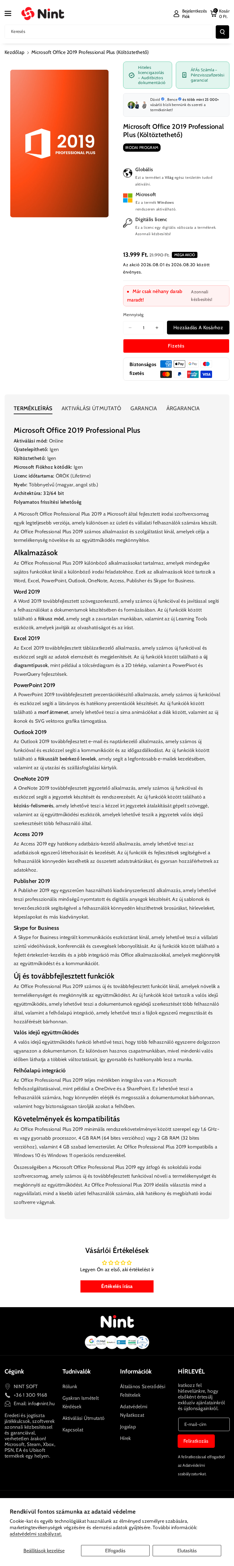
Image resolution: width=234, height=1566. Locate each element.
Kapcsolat (72, 1430)
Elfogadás (115, 1551)
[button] (11, 13)
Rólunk (69, 1386)
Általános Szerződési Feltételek (142, 1391)
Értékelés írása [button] (117, 1286)
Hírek (125, 1438)
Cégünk (14, 1371)
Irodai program (141, 147)
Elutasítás (187, 1551)
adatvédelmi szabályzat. (36, 1534)
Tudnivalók (76, 1371)
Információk (136, 1371)
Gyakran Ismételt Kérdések (80, 1402)
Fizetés (176, 346)
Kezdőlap (14, 52)
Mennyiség (133, 314)
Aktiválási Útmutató (83, 1418)
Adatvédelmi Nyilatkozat (133, 1411)
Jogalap (128, 1427)
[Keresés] (222, 32)
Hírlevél (191, 1371)
